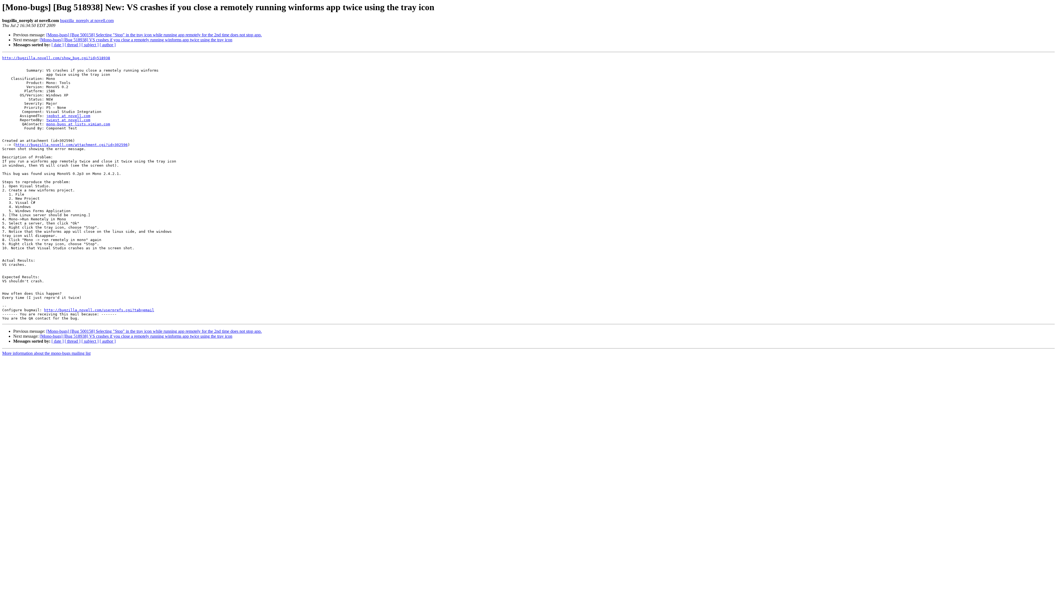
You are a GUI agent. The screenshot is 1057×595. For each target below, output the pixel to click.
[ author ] (108, 44)
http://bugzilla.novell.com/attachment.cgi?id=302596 (71, 145)
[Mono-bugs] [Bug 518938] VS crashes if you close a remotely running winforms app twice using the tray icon (136, 39)
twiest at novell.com (68, 120)
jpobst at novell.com (68, 116)
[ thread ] (72, 44)
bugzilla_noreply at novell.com (87, 20)
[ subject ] (90, 44)
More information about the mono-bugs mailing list (46, 353)
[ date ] (57, 44)
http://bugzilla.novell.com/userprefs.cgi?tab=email (99, 310)
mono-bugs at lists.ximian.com (78, 124)
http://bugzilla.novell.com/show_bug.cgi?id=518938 (56, 58)
